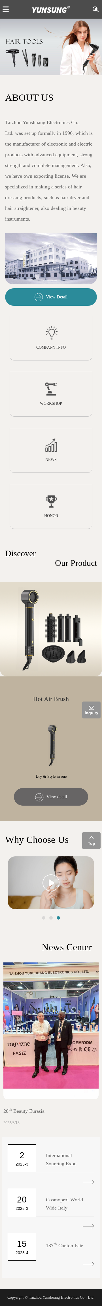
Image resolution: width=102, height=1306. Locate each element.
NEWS (51, 460)
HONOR (51, 516)
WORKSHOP (51, 403)
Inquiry (91, 713)
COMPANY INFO (51, 347)
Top (91, 843)
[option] (51, 46)
